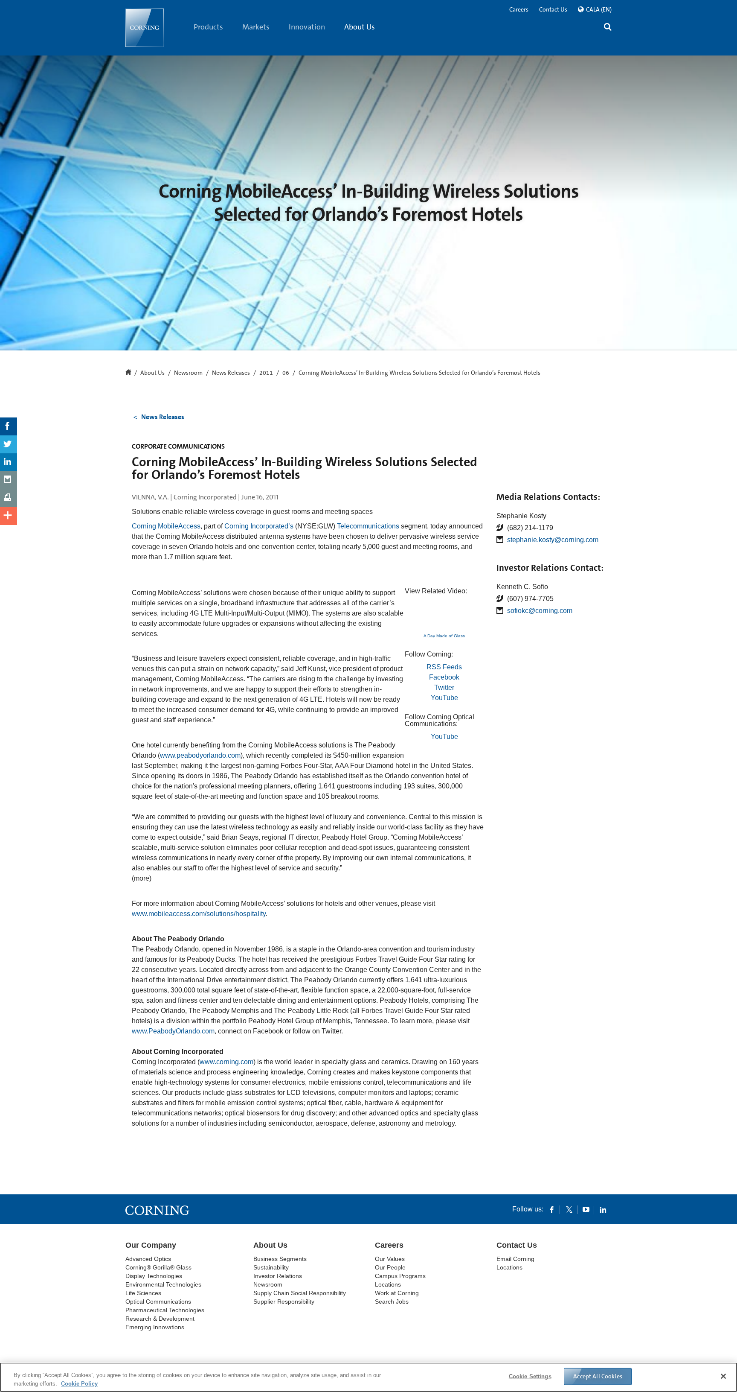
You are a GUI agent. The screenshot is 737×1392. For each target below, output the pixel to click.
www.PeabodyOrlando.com (173, 1031)
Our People (390, 1267)
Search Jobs (392, 1301)
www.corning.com (226, 1061)
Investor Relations (277, 1275)
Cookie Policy (79, 1383)
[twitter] (569, 1209)
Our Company (150, 1245)
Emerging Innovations (154, 1327)
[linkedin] (603, 1209)
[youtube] (586, 1209)
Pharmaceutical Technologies (164, 1310)
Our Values (390, 1258)
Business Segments (280, 1258)
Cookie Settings (530, 1376)
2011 (266, 373)
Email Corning (515, 1258)
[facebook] (551, 1209)
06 (285, 373)
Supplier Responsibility (283, 1301)
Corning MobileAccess (166, 526)
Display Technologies (153, 1275)
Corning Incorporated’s (258, 526)
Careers (518, 9)
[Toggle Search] (608, 28)
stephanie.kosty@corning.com (552, 539)
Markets (256, 27)
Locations (388, 1284)
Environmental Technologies (163, 1284)
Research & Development (159, 1318)
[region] (368, 1377)
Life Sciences (143, 1293)
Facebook (444, 677)
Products (208, 27)
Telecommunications (368, 526)
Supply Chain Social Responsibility (299, 1293)
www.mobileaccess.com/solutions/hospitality (199, 913)
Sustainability (271, 1267)
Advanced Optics (148, 1258)
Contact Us (553, 9)
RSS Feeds (444, 667)
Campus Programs (400, 1275)
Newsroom (188, 373)
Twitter (444, 687)
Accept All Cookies (597, 1376)
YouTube (444, 697)
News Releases (231, 373)
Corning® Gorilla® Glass (158, 1267)
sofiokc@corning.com (539, 610)
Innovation (307, 27)
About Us (359, 27)
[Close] (723, 1376)
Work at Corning (397, 1293)
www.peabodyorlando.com (200, 755)
